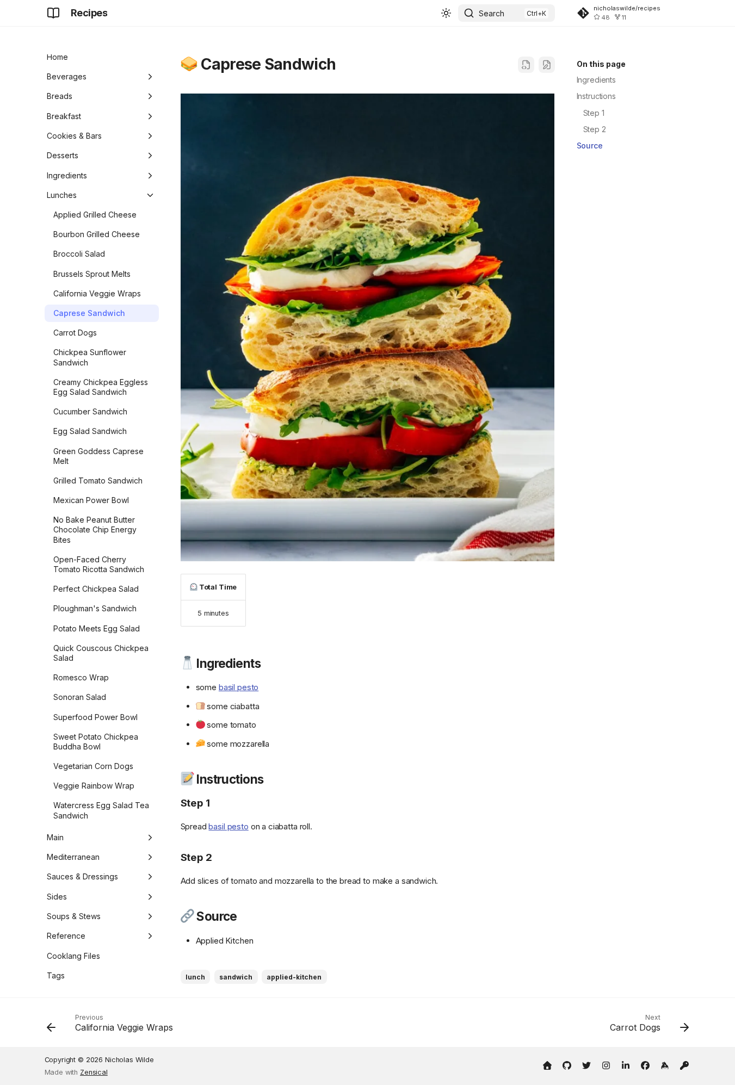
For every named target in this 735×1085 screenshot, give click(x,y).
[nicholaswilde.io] (547, 1064)
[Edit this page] (547, 65)
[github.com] (567, 1064)
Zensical (94, 1072)
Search (491, 13)
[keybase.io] (665, 1064)
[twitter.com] (586, 1064)
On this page (601, 64)
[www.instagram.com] (606, 1064)
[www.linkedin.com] (625, 1064)
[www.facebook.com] (645, 1064)
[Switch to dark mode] (446, 13)
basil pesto (238, 687)
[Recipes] (53, 13)
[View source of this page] (526, 65)
